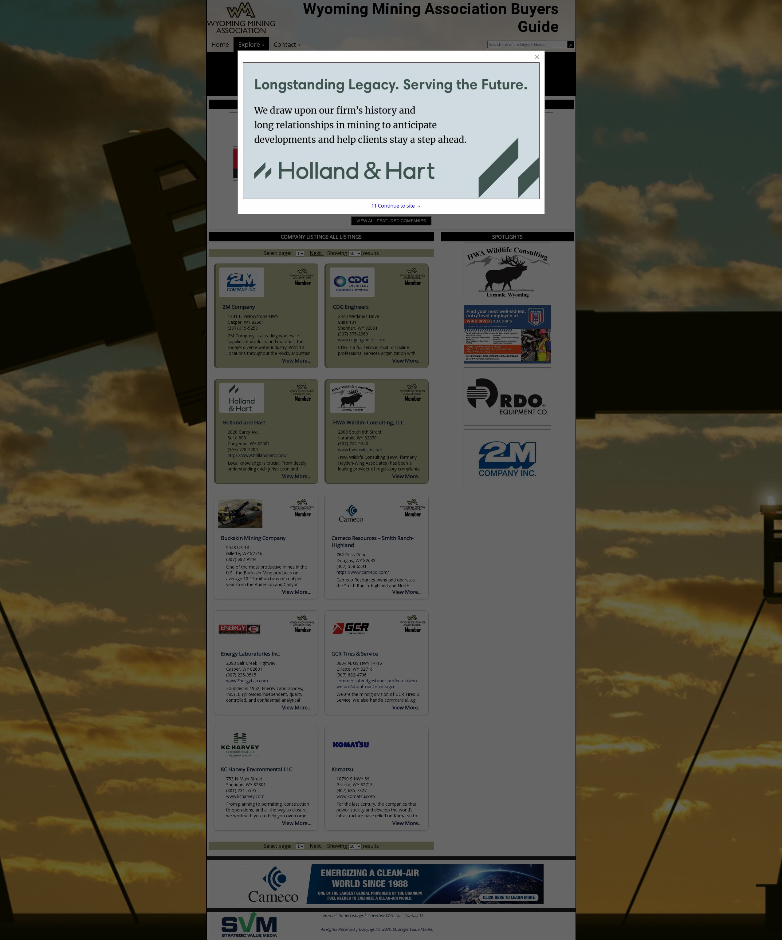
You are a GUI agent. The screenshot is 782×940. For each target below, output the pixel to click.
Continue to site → (395, 205)
